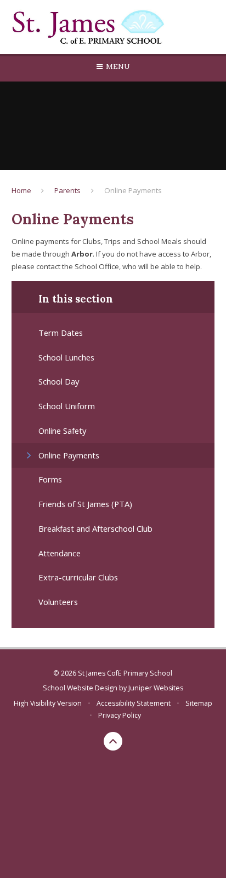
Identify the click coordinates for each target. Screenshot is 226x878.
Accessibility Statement (134, 703)
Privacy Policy (119, 715)
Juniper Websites (155, 688)
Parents (67, 190)
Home (21, 190)
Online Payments (133, 190)
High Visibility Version (48, 703)
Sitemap (198, 703)
